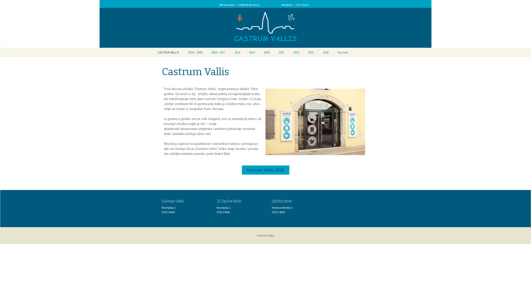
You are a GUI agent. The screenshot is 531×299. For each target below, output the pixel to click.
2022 (296, 52)
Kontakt (342, 52)
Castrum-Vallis (265, 235)
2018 (237, 52)
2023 (311, 52)
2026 (326, 52)
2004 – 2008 (195, 52)
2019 (252, 52)
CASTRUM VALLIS (168, 52)
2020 (267, 52)
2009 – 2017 (218, 52)
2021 (281, 52)
